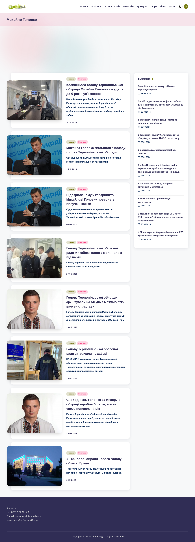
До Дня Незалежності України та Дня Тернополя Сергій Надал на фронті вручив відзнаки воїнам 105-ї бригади (159, 168)
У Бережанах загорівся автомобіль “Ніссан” (157, 151)
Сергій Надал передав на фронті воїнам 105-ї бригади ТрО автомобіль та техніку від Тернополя (160, 105)
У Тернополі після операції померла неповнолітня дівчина (157, 121)
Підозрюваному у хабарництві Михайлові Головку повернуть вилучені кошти (90, 199)
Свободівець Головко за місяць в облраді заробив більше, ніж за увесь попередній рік (93, 404)
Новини (71, 79)
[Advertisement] (97, 46)
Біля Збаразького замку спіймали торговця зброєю (156, 88)
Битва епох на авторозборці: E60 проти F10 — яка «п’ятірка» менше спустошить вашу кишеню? (160, 217)
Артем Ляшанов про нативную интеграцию (154, 200)
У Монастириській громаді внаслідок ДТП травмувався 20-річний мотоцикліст (160, 234)
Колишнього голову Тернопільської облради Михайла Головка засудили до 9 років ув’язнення (95, 89)
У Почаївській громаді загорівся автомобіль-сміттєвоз (155, 185)
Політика (82, 79)
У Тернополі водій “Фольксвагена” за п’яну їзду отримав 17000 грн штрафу (158, 136)
